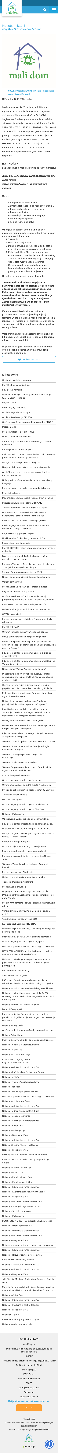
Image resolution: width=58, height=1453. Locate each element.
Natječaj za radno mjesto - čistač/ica (20, 1145)
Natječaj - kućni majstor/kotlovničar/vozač (23, 1072)
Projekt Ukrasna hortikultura (16, 385)
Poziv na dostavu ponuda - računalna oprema (24, 1154)
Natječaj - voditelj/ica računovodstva (20, 1044)
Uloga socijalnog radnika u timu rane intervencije (26, 467)
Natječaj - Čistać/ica (12, 1125)
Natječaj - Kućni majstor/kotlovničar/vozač (23, 1192)
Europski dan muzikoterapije (16, 543)
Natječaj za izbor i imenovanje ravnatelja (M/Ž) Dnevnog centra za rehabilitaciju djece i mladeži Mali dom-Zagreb (28, 894)
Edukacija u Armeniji (12, 390)
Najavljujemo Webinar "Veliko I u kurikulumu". (24, 669)
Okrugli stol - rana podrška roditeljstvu (21, 462)
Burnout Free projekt (12, 1009)
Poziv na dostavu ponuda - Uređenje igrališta (24, 520)
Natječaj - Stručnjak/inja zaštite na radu (21, 1206)
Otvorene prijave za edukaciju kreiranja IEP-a (24, 846)
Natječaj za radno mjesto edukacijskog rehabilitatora (28, 988)
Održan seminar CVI (12, 582)
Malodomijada (9, 427)
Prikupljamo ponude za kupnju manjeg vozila (24, 636)
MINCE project (29, 1369)
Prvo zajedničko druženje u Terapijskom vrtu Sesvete (28, 790)
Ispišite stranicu (31, 359)
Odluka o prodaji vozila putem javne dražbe (23, 877)
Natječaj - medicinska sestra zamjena (20, 1004)
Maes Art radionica (11, 493)
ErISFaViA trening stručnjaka (16, 841)
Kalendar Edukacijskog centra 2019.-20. (21, 1319)
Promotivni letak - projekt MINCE (18, 432)
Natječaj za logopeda (12, 1025)
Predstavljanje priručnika (14, 407)
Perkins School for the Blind (29, 1365)
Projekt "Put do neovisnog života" (18, 591)
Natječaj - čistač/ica (12, 1049)
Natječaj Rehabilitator (12, 1035)
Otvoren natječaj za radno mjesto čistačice (23, 809)
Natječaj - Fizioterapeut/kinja (16, 1167)
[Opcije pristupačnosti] (47, 1443)
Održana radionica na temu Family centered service (27, 1030)
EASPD (29, 1383)
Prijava (29, 1407)
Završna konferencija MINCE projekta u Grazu (24, 507)
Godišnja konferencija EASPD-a (17, 417)
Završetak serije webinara (14, 794)
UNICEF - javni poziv (12, 799)
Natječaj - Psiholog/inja (13, 814)
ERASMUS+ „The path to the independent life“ (24, 604)
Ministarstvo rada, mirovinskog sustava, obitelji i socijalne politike (29, 1350)
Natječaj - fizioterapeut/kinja (16, 1054)
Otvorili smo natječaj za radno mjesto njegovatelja (26, 785)
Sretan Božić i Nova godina (15, 975)
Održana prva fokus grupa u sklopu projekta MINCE (27, 422)
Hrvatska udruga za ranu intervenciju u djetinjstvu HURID (29, 1360)
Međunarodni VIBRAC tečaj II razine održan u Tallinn (27, 498)
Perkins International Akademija (17, 872)
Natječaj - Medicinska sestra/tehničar (20, 1230)
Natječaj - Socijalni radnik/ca (16, 1211)
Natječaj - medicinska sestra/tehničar (20, 1091)
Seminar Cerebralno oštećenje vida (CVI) (22, 572)
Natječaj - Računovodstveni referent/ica (22, 1201)
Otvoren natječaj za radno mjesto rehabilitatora (25, 804)
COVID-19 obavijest (11, 614)
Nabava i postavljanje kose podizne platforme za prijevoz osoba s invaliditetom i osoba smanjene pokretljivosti (26, 962)
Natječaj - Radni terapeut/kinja (17, 1182)
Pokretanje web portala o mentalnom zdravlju (24, 851)
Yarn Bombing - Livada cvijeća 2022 (19, 919)
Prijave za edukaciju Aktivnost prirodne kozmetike (26, 937)
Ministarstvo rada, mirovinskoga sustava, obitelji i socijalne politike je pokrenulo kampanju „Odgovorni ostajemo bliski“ (27, 677)
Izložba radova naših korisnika (17, 436)
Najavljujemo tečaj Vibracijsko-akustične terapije (26, 577)
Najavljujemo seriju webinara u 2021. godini (23, 720)
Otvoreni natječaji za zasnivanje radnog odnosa (25, 632)
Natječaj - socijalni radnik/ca (16, 1116)
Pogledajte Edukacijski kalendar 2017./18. (22, 503)
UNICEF (29, 1356)
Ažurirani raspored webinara (16, 775)
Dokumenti (29, 1392)
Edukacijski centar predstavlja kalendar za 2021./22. (27, 824)
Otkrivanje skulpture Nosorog (16, 380)
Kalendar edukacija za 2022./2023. (19, 924)
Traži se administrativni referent (17, 882)
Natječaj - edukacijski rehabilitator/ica (21, 1067)
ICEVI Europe (29, 1374)
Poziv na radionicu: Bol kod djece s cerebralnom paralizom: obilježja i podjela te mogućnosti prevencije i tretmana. (28, 1017)
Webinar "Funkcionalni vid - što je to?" (20, 762)
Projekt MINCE (9, 402)
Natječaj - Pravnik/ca (12, 1172)
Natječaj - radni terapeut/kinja (17, 1324)
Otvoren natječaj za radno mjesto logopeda (23, 780)
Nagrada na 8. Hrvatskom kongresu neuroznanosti (26, 828)
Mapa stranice (29, 1419)
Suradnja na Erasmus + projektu (17, 449)
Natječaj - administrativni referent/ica (20, 1111)
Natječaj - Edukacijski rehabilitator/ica (21, 1187)
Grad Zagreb (29, 1344)
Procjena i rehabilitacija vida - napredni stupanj (25, 587)
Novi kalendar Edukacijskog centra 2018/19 (23, 538)
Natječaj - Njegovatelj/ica (15, 1135)
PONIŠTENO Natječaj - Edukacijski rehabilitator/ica (27, 1221)
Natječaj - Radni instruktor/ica (17, 1177)
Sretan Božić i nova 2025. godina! (18, 1259)
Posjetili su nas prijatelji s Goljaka (18, 533)
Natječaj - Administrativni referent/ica (20, 1264)
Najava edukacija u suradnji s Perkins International (26, 609)
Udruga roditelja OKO (29, 1387)
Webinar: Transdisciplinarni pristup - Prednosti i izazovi (28, 741)
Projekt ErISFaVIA (10, 627)
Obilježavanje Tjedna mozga (16, 412)
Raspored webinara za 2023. (16, 970)
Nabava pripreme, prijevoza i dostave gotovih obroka (28, 946)
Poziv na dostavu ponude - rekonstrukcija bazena (26, 488)
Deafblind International (29, 1378)
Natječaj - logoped (11, 1087)
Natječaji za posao (11, 1314)
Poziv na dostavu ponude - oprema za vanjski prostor (28, 1040)
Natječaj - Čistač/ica (12, 1295)
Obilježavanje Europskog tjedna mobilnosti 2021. (25, 819)
